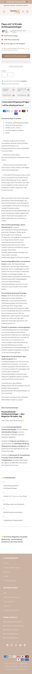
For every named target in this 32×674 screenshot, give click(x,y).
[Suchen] (23, 12)
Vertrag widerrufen (9, 580)
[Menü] (4, 12)
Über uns (6, 572)
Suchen (6, 576)
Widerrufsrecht (8, 601)
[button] (16, 62)
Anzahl (3, 71)
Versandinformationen (11, 610)
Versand (27, 48)
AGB (4, 593)
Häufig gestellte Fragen (11, 567)
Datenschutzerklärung (11, 597)
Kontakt (6, 563)
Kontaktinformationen (21, 669)
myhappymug (13, 663)
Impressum (7, 606)
